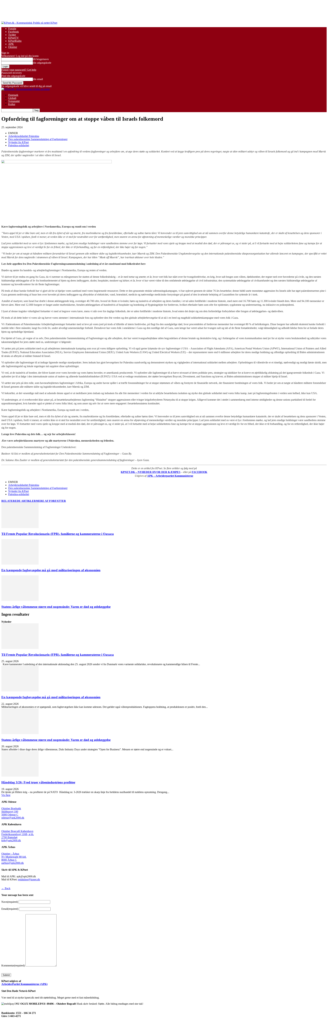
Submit (6, 975)
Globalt (12, 98)
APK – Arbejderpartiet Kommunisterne (170, 475)
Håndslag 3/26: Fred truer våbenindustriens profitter (38, 782)
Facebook (13, 31)
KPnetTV (13, 37)
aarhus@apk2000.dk (12, 862)
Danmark (13, 95)
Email (9, 908)
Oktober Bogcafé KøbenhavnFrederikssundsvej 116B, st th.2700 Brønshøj (17, 834)
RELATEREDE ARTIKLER (18, 500)
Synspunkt (14, 101)
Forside (12, 28)
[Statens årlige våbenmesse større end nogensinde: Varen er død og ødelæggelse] (20, 600)
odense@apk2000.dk (12, 817)
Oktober (12, 47)
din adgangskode (42, 62)
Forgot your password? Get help (18, 69)
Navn (9, 901)
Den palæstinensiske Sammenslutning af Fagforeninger (37, 139)
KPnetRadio (15, 40)
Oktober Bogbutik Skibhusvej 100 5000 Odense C (11, 811)
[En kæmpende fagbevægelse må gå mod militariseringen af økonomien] (20, 563)
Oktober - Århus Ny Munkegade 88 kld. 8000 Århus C (13, 856)
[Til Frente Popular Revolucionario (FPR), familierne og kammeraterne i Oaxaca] (20, 527)
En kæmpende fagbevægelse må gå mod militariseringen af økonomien (50, 570)
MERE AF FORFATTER (51, 500)
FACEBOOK (199, 472)
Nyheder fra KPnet (18, 142)
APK (11, 44)
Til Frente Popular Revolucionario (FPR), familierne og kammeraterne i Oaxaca (57, 534)
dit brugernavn (41, 59)
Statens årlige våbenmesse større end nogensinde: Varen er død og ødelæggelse (56, 606)
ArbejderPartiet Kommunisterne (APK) (24, 984)
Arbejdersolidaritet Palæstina (23, 136)
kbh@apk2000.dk (11, 840)
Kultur (11, 104)
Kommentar (13, 965)
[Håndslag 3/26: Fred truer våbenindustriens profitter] (20, 775)
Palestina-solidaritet (18, 145)
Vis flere (5, 795)
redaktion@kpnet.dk (29, 879)
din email (38, 79)
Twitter (12, 34)
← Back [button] (5, 888)
